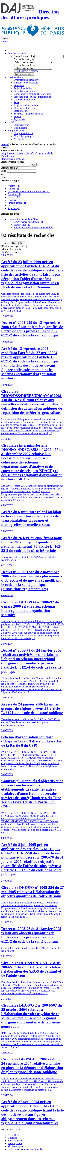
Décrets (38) (14, 197)
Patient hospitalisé (23, 88)
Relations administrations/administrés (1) (34, 227)
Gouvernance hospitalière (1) (28, 222)
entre (4, 170)
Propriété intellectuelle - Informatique (32, 96)
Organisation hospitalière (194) (23, 219)
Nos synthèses (21, 139)
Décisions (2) (14, 194)
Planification (7, 156)
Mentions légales (16, 1146)
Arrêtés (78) (14, 186)
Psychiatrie (19, 119)
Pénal (16, 102)
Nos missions (20, 127)
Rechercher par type (24, 59)
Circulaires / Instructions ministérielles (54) (29, 191)
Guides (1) (13, 200)
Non (15, 252)
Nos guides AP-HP (23, 133)
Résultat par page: (10, 246)
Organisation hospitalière (26, 79)
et (2, 174)
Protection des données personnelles (25, 1149)
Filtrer (5, 147)
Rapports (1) (14, 208)
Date (14, 243)
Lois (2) (11, 205)
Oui (7, 252)
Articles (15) (14, 188)
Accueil (5, 144)
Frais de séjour (21, 110)
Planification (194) (23, 224)
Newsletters (13, 1135)
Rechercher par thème (25, 65)
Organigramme (21, 125)
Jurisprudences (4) (17, 202)
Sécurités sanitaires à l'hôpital (28, 113)
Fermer (4, 41)
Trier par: (5, 243)
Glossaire (12, 1137)
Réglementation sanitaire (26, 105)
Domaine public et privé (26, 108)
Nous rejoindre (15, 1143)
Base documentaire (17, 53)
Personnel (19, 85)
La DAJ (12, 122)
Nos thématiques (16, 77)
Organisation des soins (25, 91)
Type (22, 243)
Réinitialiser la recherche (26, 71)
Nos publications (16, 130)
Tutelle (17, 116)
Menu (5, 38)
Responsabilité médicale (26, 82)
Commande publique (24, 99)
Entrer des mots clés (24, 56)
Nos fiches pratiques (24, 136)
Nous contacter (15, 1140)
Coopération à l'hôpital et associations (32, 94)
